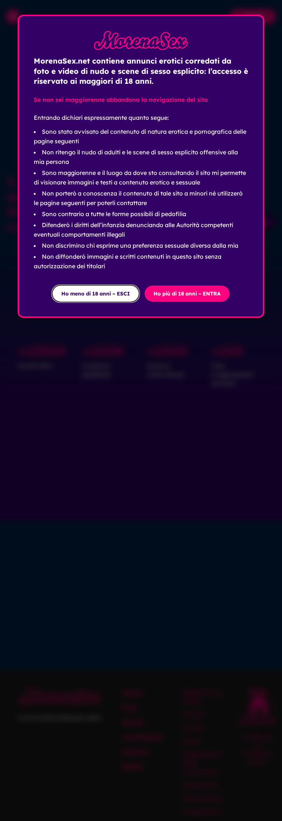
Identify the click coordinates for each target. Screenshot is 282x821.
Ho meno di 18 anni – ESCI (95, 293)
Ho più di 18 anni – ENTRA (187, 293)
